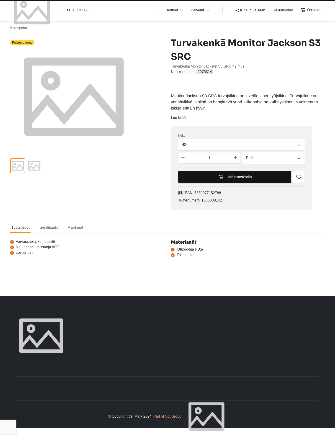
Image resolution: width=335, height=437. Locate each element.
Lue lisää (178, 118)
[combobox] (241, 144)
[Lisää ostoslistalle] (299, 177)
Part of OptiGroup (167, 416)
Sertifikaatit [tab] (49, 227)
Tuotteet (171, 10)
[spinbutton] (209, 157)
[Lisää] (235, 157)
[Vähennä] (183, 157)
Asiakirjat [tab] (75, 227)
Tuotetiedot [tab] (20, 227)
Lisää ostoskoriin (238, 177)
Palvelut (197, 10)
